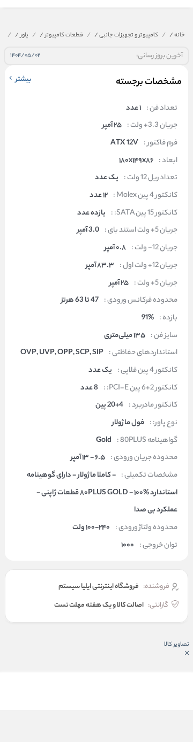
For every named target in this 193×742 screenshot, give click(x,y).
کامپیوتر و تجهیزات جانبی (126, 35)
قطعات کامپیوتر (61, 35)
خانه (177, 35)
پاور (21, 35)
